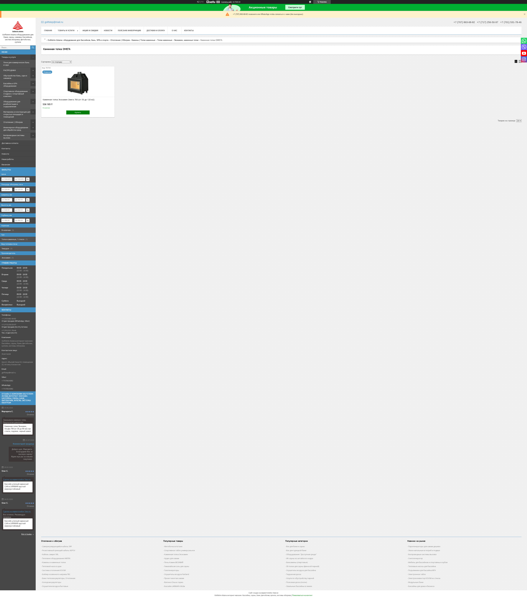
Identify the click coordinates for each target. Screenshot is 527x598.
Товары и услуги (9, 57)
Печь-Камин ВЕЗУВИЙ (173, 562)
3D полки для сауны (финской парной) (302, 566)
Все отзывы (26, 534)
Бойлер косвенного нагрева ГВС (56, 574)
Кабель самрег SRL (50, 554)
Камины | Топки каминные (143, 40)
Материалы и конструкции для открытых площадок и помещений (16, 114)
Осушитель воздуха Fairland (176, 574)
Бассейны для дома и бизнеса (421, 586)
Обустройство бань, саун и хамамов (15, 76)
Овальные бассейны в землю (299, 586)
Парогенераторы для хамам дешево (424, 546)
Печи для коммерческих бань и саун (16, 63)
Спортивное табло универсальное (179, 550)
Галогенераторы (171, 570)
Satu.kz (275, 593)
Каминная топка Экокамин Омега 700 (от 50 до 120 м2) (68, 99)
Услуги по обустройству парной (300, 578)
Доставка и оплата (10, 143)
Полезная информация (129, 30)
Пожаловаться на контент (302, 595)
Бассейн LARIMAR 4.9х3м (174, 586)
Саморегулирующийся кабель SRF (57, 546)
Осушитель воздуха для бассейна (301, 570)
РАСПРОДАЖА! (9, 70)
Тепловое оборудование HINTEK (56, 558)
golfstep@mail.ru (9, 372)
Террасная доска (293, 574)
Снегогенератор (415, 558)
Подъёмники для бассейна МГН (422, 570)
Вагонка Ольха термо (173, 582)
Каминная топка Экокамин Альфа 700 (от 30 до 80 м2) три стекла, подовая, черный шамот (18, 428)
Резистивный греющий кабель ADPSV (58, 550)
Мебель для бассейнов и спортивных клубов (428, 562)
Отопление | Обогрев (13, 122)
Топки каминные (164, 40)
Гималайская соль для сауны (176, 566)
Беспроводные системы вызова (13, 136)
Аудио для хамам (171, 558)
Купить (78, 112)
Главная (48, 30)
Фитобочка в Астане (173, 546)
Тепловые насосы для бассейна (422, 566)
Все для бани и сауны (295, 546)
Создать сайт (226, 2)
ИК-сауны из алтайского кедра (299, 558)
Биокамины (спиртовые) (297, 562)
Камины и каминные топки (54, 562)
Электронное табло (417, 574)
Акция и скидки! (90, 30)
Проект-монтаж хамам (174, 578)
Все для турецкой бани (296, 550)
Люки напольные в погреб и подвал (424, 550)
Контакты (6, 148)
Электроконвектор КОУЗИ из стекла (424, 578)
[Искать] (33, 47)
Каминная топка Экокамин (176, 554)
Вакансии (6, 164)
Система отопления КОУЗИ (54, 570)
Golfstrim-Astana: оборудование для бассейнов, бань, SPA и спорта (78, 40)
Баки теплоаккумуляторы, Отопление (58, 578)
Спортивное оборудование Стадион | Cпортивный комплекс (15, 93)
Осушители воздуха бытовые (55, 586)
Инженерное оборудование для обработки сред (15, 128)
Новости (5, 154)
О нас (174, 30)
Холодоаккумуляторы (51, 582)
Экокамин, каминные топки (186, 40)
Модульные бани (415, 582)
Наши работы (8, 159)
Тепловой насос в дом (51, 566)
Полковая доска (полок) (296, 582)
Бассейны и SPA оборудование (10, 84)
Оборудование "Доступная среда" (301, 554)
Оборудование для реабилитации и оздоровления (11, 104)
